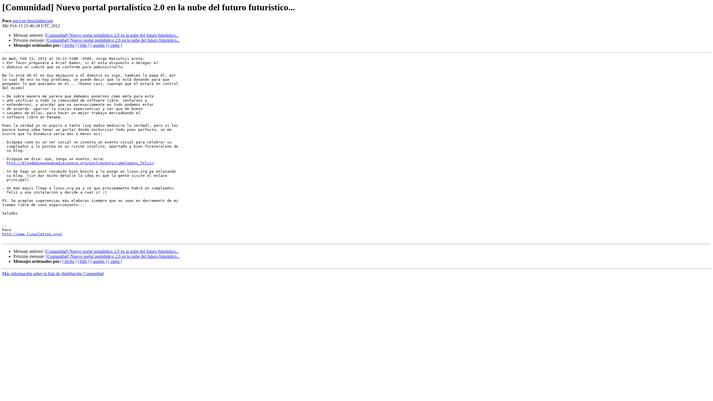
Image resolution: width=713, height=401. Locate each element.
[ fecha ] (69, 45)
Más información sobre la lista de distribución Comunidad (53, 273)
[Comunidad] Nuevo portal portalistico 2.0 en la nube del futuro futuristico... (112, 35)
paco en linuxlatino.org (33, 20)
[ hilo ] (83, 45)
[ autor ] (115, 45)
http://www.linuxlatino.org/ (32, 234)
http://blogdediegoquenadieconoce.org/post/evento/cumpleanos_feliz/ (80, 163)
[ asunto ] (99, 45)
